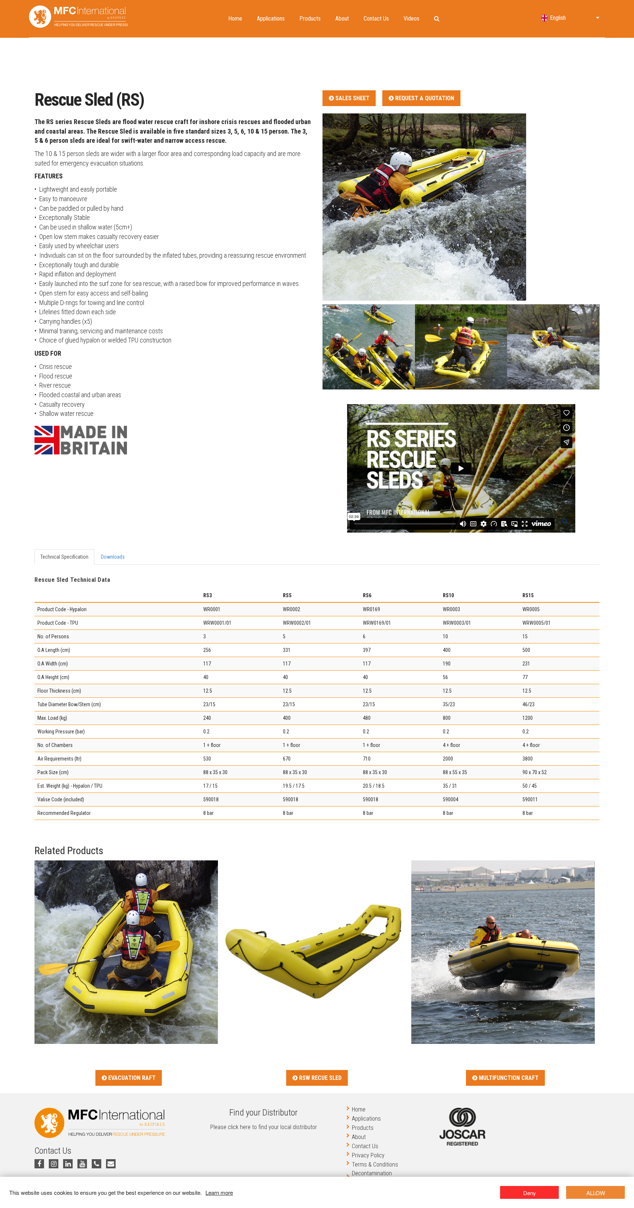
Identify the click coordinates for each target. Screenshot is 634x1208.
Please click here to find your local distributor (263, 1127)
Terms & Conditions (375, 1164)
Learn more (219, 1192)
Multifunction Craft (508, 1077)
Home (235, 18)
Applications (271, 18)
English (558, 17)
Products (310, 18)
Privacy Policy (368, 1155)
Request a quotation (424, 98)
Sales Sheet (351, 98)
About (342, 18)
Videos (411, 18)
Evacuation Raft (131, 1077)
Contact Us (376, 18)
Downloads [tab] (113, 557)
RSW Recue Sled (320, 1077)
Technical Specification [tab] (64, 557)
